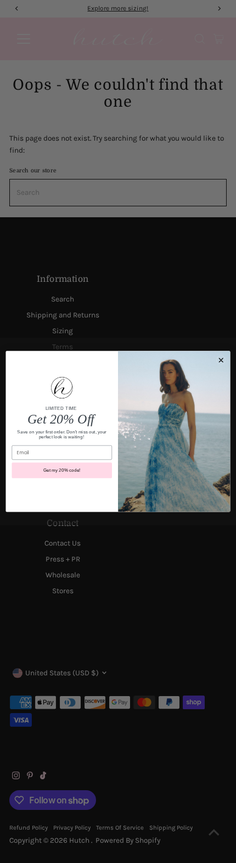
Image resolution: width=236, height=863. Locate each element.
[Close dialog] (221, 360)
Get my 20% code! (62, 470)
